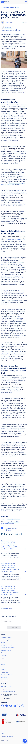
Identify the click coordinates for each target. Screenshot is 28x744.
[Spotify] (6, 705)
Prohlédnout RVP (5, 672)
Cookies (3, 731)
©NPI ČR (3, 740)
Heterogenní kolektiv (6, 637)
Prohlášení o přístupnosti (7, 736)
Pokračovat (14, 627)
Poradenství (4, 655)
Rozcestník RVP (4, 680)
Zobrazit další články (6, 608)
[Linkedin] (14, 705)
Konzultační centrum (6, 686)
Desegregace (4, 652)
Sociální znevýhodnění (6, 640)
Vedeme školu (4, 677)
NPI (2, 662)
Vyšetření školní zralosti (13, 519)
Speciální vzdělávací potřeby (8, 647)
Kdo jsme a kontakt (5, 689)
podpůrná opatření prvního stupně (15, 239)
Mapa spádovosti (5, 650)
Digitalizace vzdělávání (6, 674)
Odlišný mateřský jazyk (6, 645)
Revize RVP (3, 669)
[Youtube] (10, 705)
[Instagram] (22, 705)
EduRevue (3, 667)
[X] (18, 705)
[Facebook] (2, 705)
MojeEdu (3, 664)
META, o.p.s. (21, 184)
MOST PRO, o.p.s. (10, 184)
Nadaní (3, 642)
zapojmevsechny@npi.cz (9, 691)
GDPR (2, 733)
